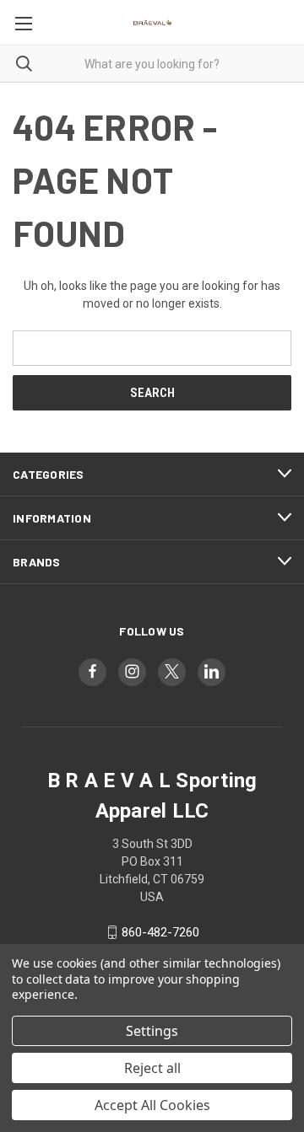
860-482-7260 (160, 932)
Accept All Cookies (152, 1105)
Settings (152, 1031)
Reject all (152, 1068)
